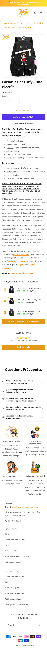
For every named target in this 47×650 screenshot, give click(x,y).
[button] (5, 13)
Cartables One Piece (25, 273)
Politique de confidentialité (16, 605)
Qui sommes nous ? (13, 562)
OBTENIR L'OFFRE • (23, 321)
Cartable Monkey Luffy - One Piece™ (30, 311)
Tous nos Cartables (35, 23)
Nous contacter (11, 551)
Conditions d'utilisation (15, 539)
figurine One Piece (21, 254)
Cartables (14, 273)
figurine (22, 264)
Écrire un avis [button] (23, 347)
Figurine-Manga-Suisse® (13, 23)
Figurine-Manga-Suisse (26, 645)
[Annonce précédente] (4, 3)
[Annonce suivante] (42, 3)
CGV (6, 582)
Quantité (5, 96)
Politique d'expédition (14, 593)
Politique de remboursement (17, 556)
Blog (7, 534)
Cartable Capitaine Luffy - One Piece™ (30, 300)
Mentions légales (12, 588)
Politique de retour (13, 599)
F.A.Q (7, 545)
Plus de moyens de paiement (23, 123)
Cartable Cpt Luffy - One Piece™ (19, 27)
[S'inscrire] (39, 625)
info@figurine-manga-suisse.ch (25, 507)
